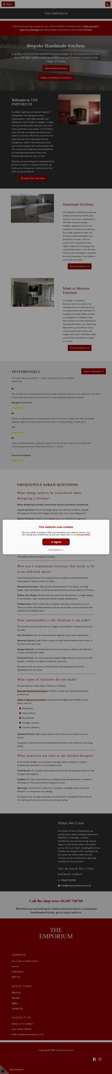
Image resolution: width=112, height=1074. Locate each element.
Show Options (55, 549)
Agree (57, 542)
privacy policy (83, 534)
